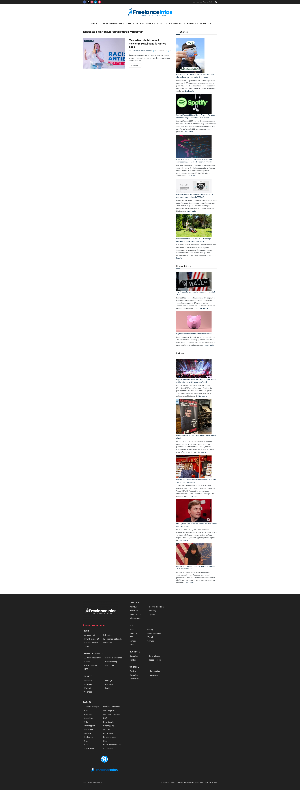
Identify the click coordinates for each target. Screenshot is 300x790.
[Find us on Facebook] (84, 2)
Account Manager (91, 707)
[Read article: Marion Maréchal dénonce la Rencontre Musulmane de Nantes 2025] (104, 53)
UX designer (108, 748)
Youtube (150, 641)
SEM (105, 741)
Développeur (89, 726)
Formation (88, 730)
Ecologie (108, 680)
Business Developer (111, 707)
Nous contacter (197, 2)
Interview (88, 684)
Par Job (87, 702)
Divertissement (176, 23)
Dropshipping (108, 726)
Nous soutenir (207, 2)
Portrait (87, 688)
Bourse (87, 662)
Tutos (86, 646)
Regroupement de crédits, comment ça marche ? (195, 334)
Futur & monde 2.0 (91, 639)
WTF (132, 645)
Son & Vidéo (89, 748)
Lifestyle (161, 23)
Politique (89, 40)
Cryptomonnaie (90, 665)
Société (149, 23)
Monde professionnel (112, 23)
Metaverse (107, 643)
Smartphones (154, 656)
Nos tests (191, 23)
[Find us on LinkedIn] (95, 2)
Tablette (133, 660)
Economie (88, 680)
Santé (107, 688)
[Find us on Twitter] (88, 2)
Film (131, 629)
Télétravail (134, 679)
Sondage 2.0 (205, 23)
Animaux (133, 607)
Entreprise (107, 635)
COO (105, 718)
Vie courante (135, 618)
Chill (132, 625)
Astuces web (89, 635)
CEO (86, 711)
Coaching (88, 714)
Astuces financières (92, 658)
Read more (136, 65)
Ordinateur (134, 656)
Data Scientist (109, 722)
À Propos (164, 782)
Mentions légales (211, 782)
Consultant (88, 718)
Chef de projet (109, 711)
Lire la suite (189, 91)
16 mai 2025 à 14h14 (160, 51)
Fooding (152, 610)
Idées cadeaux (155, 660)
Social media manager (112, 745)
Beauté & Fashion (156, 607)
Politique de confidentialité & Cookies (190, 782)
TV (131, 637)
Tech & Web (94, 23)
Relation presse (109, 737)
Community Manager (111, 714)
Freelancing (155, 671)
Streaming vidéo (154, 633)
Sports (152, 614)
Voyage (133, 641)
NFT (86, 669)
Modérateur (108, 733)
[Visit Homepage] (150, 12)
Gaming (150, 629)
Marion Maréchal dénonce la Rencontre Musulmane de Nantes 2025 (147, 44)
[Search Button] (216, 2)
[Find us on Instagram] (92, 2)
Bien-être (134, 610)
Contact (172, 782)
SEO (86, 745)
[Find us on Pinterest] (99, 2)
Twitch (150, 637)
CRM (86, 722)
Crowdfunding (111, 662)
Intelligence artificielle (112, 639)
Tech (86, 631)
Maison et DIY (136, 614)
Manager (88, 733)
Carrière (133, 671)
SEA (86, 741)
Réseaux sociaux (91, 643)
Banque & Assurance (113, 658)
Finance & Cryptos (134, 23)
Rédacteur (88, 737)
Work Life (134, 667)
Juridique (154, 675)
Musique (133, 633)
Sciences (88, 692)
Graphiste (107, 730)
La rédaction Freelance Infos (141, 51)
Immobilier (109, 665)
